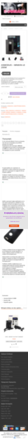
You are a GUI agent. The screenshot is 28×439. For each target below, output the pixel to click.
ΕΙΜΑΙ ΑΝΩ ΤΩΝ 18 (14, 221)
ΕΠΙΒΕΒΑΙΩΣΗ (14, 225)
